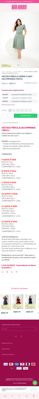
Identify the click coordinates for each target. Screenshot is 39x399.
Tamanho (4, 110)
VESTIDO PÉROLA (18, 71)
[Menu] (12, 395)
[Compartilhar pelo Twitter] (12, 272)
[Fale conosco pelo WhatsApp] (34, 382)
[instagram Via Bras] (16, 336)
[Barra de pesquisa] (19, 395)
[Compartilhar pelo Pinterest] (16, 272)
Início (3, 71)
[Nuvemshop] (19, 383)
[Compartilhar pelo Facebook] (7, 272)
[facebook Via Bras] (22, 336)
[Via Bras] (5, 395)
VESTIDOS (9, 71)
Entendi (33, 389)
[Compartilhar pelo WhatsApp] (2, 272)
